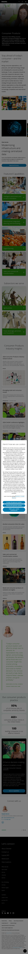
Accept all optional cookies (14, 502)
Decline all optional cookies (14, 505)
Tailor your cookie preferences (14, 509)
